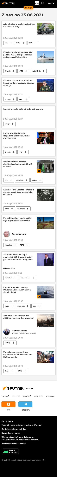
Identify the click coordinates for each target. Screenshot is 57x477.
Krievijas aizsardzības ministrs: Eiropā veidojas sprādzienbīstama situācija (18, 83)
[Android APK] (10, 452)
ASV (6, 43)
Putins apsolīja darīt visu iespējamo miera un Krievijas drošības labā (16, 136)
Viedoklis (8, 245)
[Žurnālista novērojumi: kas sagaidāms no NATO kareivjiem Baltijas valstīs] (45, 357)
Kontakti (38, 425)
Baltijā (7, 371)
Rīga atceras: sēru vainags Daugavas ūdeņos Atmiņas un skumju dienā (17, 290)
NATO (21, 71)
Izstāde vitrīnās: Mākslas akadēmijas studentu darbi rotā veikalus (17, 164)
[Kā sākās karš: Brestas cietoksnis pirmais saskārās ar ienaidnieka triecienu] (45, 195)
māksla (34, 180)
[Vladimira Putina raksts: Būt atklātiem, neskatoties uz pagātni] (45, 320)
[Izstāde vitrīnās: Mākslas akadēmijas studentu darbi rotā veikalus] (45, 166)
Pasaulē (27, 396)
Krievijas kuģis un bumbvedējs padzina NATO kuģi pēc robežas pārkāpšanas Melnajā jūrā (17, 55)
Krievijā (8, 71)
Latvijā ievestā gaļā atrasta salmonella (23, 109)
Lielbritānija (36, 71)
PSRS (22, 245)
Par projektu (7, 421)
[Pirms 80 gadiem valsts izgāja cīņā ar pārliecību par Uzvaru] (45, 223)
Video (7, 208)
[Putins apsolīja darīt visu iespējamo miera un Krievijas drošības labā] (45, 138)
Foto (6, 180)
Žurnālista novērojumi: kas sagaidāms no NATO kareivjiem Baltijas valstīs (17, 354)
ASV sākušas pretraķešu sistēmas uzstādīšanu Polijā (19, 25)
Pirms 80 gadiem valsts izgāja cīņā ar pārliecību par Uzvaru (17, 219)
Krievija (8, 343)
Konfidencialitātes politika (13, 429)
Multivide (20, 180)
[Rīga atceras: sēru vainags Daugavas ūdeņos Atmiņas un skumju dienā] (45, 292)
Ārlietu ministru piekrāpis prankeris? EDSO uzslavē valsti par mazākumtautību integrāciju (18, 257)
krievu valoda (25, 278)
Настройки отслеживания (13, 443)
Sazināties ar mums (10, 433)
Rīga (34, 306)
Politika (50, 396)
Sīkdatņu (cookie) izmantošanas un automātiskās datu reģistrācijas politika (19, 438)
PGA (30, 43)
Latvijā (7, 124)
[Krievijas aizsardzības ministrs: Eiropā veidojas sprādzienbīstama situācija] (45, 85)
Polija (18, 43)
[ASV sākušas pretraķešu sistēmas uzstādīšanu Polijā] (45, 29)
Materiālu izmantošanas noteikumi (17, 425)
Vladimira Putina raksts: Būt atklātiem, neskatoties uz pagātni (18, 316)
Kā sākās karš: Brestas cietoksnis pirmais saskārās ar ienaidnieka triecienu (18, 192)
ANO (21, 152)
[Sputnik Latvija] (8, 4)
